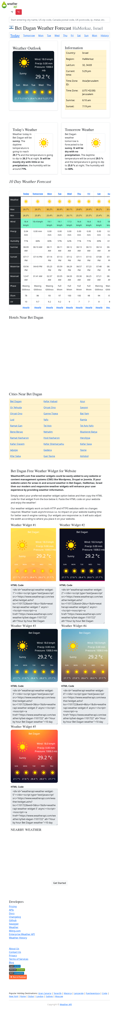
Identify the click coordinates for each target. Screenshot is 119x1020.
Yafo (46, 419)
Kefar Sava (86, 444)
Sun (86, 35)
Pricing (13, 906)
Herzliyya (85, 437)
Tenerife (58, 993)
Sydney (49, 996)
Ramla (83, 419)
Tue (49, 35)
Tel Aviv (48, 425)
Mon (40, 35)
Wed (57, 35)
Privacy (13, 955)
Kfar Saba (15, 456)
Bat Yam (84, 413)
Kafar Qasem (17, 444)
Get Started (59, 883)
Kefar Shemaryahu (54, 444)
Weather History (18, 937)
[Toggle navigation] (115, 5)
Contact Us (15, 952)
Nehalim (48, 431)
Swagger (14, 923)
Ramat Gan (16, 425)
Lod (12, 419)
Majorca (68, 993)
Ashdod (84, 456)
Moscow (59, 996)
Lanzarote (79, 993)
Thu (65, 35)
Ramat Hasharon (19, 437)
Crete (104, 993)
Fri (72, 35)
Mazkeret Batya (88, 431)
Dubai (31, 996)
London (40, 996)
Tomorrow (29, 35)
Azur (82, 401)
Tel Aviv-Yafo (87, 425)
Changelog (15, 916)
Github (13, 920)
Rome (23, 996)
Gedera (48, 450)
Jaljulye (14, 450)
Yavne (83, 450)
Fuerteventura (93, 993)
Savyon (84, 407)
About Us (14, 948)
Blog (11, 962)
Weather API (66, 1004)
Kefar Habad (50, 401)
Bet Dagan (16, 401)
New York (13, 996)
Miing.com (15, 930)
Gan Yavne (49, 456)
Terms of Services (18, 959)
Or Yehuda (16, 407)
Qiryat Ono (50, 407)
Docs (12, 913)
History (105, 35)
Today (15, 35)
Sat (79, 35)
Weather (13, 927)
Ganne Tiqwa (51, 413)
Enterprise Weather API (22, 934)
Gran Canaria (44, 993)
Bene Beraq (16, 431)
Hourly (26, 307)
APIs (11, 910)
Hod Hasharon (52, 437)
